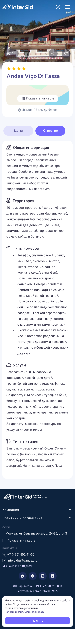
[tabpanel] (37, 310)
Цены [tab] (18, 130)
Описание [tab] (50, 130)
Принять (37, 620)
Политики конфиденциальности (25, 611)
